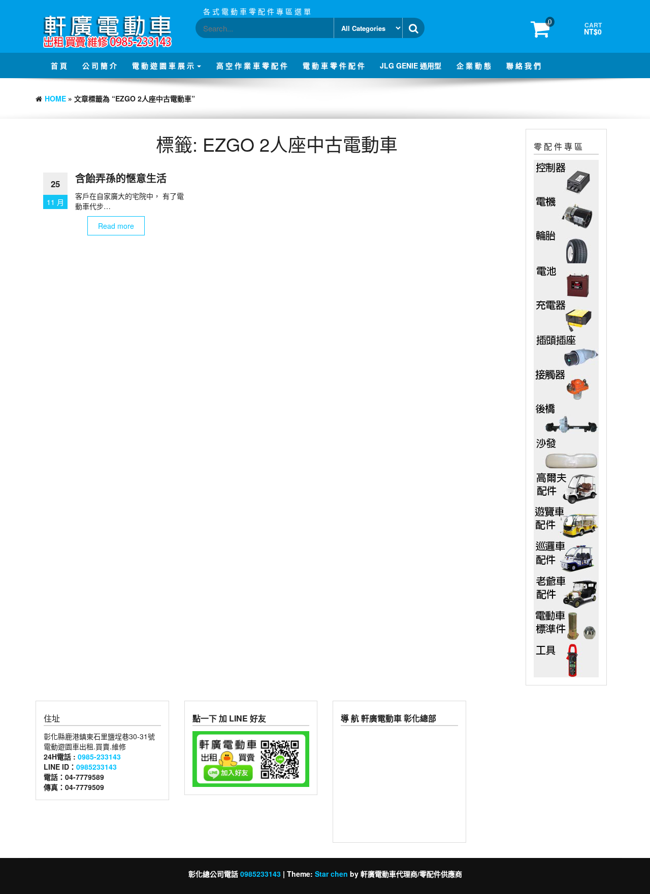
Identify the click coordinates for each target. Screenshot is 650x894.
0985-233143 (99, 756)
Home (55, 98)
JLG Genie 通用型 (410, 65)
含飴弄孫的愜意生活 (121, 177)
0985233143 (96, 767)
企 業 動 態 (474, 65)
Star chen (331, 874)
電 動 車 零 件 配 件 (334, 65)
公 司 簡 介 (99, 65)
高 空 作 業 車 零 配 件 (251, 65)
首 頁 (59, 65)
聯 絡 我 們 (523, 65)
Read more (116, 226)
